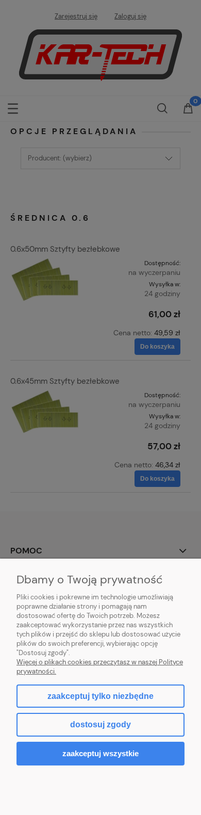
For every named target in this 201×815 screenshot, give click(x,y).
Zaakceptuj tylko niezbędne (100, 696)
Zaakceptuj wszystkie (100, 753)
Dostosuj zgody (100, 724)
